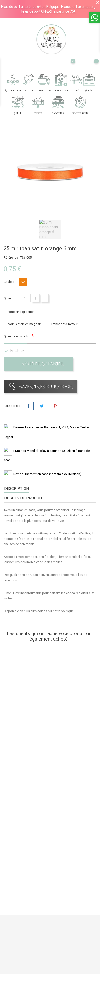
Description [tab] (16, 488)
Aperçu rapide (27, 722)
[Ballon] (29, 79)
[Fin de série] (80, 102)
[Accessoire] (13, 79)
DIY (76, 90)
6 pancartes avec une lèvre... (50, 868)
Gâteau (89, 90)
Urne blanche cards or (50, 733)
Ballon (28, 90)
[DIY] (76, 79)
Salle (18, 113)
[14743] (50, 750)
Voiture (58, 113)
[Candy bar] (44, 79)
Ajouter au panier (41, 364)
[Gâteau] (89, 79)
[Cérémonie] (61, 79)
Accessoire (13, 90)
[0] (68, 67)
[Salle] (18, 102)
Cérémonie (61, 90)
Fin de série (80, 113)
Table (38, 113)
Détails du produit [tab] (23, 498)
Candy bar (44, 90)
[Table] (38, 102)
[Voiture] (58, 102)
